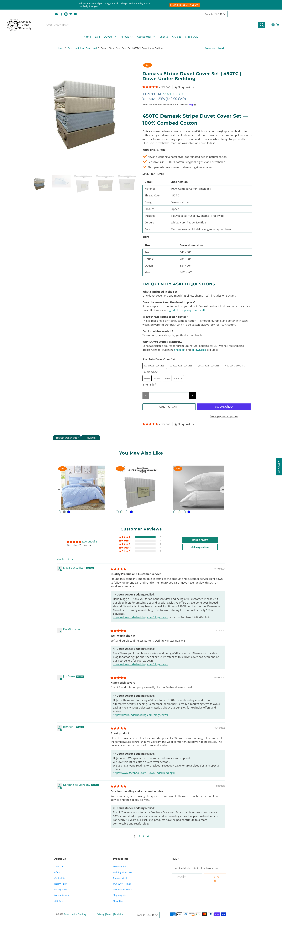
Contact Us (59, 878)
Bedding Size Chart (122, 872)
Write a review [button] (200, 539)
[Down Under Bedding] (21, 25)
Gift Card (58, 901)
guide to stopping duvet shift (187, 310)
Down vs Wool (120, 878)
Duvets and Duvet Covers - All (82, 48)
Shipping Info (119, 895)
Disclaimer (119, 914)
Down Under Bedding (75, 914)
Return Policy (60, 883)
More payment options (224, 416)
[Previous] (59, 489)
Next (221, 48)
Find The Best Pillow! (184, 4)
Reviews (91, 437)
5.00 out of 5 (89, 541)
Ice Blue (178, 378)
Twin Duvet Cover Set (154, 365)
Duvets (108, 36)
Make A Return (61, 895)
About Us (58, 866)
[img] (118, 569)
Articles (176, 36)
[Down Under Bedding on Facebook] (61, 14)
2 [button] (139, 836)
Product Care (119, 866)
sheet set (179, 349)
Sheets (164, 36)
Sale (97, 36)
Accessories (144, 36)
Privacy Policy (60, 889)
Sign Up (214, 879)
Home (87, 36)
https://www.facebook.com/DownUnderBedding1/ (144, 773)
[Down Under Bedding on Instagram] (66, 14)
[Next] (223, 489)
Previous (210, 48)
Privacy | (101, 914)
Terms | (110, 914)
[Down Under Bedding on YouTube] (75, 14)
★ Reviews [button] (279, 466)
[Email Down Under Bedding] (56, 14)
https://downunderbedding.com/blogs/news (140, 617)
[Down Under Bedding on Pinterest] (70, 14)
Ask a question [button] (200, 547)
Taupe (167, 378)
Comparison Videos (122, 889)
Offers (57, 872)
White (147, 378)
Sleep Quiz (191, 36)
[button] (150, 87)
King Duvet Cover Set (235, 365)
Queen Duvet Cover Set (209, 365)
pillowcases (199, 349)
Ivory (157, 378)
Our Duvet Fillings (122, 883)
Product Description (66, 437)
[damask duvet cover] (85, 117)
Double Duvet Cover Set (181, 365)
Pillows (125, 36)
